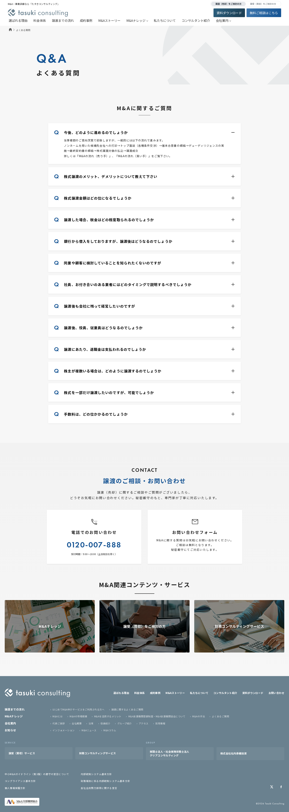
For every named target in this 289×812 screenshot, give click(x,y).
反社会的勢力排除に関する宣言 (99, 788)
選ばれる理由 (18, 20)
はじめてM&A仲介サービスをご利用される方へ (78, 709)
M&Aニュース (89, 730)
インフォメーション (63, 730)
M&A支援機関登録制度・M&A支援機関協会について (156, 716)
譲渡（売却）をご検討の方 (228, 3)
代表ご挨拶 (58, 723)
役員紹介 (105, 723)
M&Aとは (57, 716)
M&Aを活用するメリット (107, 716)
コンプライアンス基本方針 (20, 781)
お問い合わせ (276, 693)
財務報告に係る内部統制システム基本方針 (105, 781)
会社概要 (77, 723)
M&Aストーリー (109, 20)
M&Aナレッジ (135, 20)
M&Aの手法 (198, 716)
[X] (272, 787)
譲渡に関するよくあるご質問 (127, 709)
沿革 (91, 723)
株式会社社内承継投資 (233, 753)
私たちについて (165, 20)
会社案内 (222, 20)
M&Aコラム (109, 730)
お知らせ (10, 730)
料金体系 (39, 20)
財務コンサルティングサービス (97, 753)
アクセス (143, 723)
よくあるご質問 (220, 716)
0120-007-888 (94, 545)
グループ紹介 (124, 723)
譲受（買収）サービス (22, 753)
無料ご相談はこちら (264, 12)
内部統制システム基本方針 (96, 774)
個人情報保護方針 (15, 788)
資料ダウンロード (229, 12)
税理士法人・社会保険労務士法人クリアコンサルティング (169, 753)
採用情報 (160, 723)
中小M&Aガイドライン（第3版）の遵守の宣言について (37, 774)
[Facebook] (281, 787)
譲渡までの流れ (63, 20)
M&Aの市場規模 (78, 716)
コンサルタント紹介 (196, 20)
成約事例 (86, 20)
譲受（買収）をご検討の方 (263, 3)
